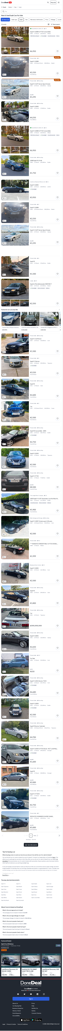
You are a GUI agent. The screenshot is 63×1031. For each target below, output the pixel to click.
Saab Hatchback (5, 900)
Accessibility (16, 1015)
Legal (3, 1024)
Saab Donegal (49, 886)
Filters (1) (6, 19)
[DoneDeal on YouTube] (31, 994)
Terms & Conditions (22, 1024)
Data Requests (17, 1013)
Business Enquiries (18, 1008)
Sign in (31, 999)
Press (33, 1003)
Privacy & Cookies (11, 1024)
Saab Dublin (34, 883)
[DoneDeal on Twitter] (24, 994)
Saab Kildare (34, 889)
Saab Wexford (4, 892)
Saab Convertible (35, 897)
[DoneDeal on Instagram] (44, 994)
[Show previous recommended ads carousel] (56, 309)
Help (33, 1006)
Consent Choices (36, 1013)
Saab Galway (34, 886)
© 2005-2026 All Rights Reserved (51, 1024)
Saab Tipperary (4, 886)
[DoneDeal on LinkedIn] (37, 994)
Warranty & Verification (36, 19)
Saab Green (49, 894)
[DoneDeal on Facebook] (18, 994)
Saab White (4, 897)
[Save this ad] (57, 51)
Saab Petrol (19, 892)
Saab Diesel (34, 892)
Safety (33, 1010)
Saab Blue (3, 894)
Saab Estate (49, 897)
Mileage (53, 19)
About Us (15, 1003)
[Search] (3, 11)
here (54, 857)
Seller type (14, 19)
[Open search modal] (48, 2)
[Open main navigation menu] (59, 2)
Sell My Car (35, 1008)
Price (46, 19)
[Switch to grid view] (48, 24)
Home (10, 7)
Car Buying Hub (17, 1006)
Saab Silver (18, 894)
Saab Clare (3, 889)
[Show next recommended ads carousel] (59, 309)
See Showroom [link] (5, 947)
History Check (17, 1010)
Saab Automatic (20, 900)
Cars (15, 7)
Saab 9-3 (3, 883)
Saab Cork (48, 883)
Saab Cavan (19, 889)
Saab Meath (19, 886)
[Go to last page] (59, 835)
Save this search (32, 845)
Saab (21, 19)
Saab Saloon (19, 897)
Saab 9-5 (18, 883)
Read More (5, 875)
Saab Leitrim (49, 889)
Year (26, 19)
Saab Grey (33, 894)
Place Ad (53, 2)
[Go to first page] (2, 835)
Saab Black (49, 892)
